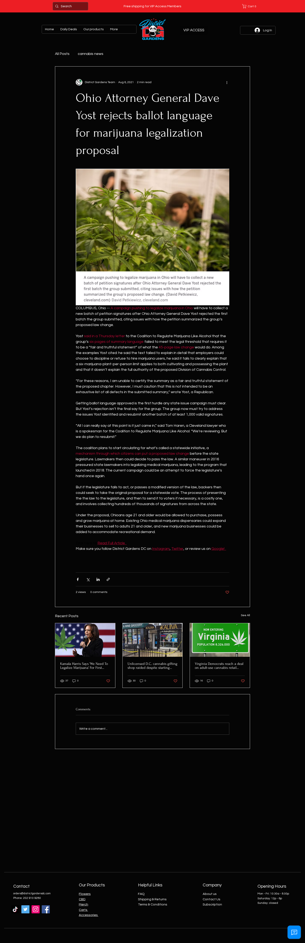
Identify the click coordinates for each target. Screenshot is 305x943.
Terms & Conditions (152, 904)
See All (245, 615)
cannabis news (90, 54)
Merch (83, 904)
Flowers (85, 894)
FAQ (141, 894)
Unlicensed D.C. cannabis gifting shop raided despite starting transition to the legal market (152, 666)
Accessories (88, 915)
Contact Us (211, 899)
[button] (250, 6)
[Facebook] (46, 909)
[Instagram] (36, 909)
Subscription (212, 904)
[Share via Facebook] (78, 579)
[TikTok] (15, 909)
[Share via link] (108, 579)
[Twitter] (25, 909)
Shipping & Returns (152, 899)
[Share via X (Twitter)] (88, 579)
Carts (83, 909)
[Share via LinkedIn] (98, 579)
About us (210, 894)
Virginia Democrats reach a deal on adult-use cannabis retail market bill (219, 666)
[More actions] (226, 82)
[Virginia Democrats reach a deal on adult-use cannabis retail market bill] (220, 640)
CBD (82, 899)
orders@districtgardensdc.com (32, 893)
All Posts (62, 54)
